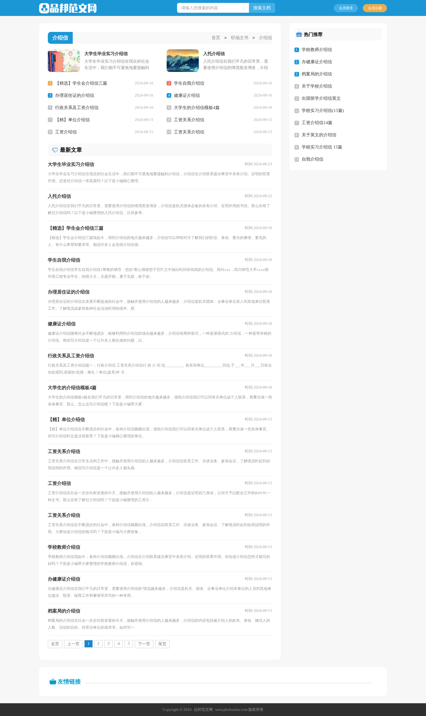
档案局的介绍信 (317, 74)
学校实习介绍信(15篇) (323, 110)
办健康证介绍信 (317, 61)
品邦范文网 (203, 709)
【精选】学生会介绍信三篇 (81, 83)
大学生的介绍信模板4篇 (197, 107)
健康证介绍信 (187, 95)
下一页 (144, 644)
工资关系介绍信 (189, 119)
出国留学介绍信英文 (321, 98)
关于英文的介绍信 (319, 135)
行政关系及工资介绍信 (77, 107)
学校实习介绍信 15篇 (322, 147)
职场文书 (239, 37)
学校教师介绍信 (317, 49)
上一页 (73, 644)
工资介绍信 (66, 132)
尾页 (162, 644)
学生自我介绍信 (189, 83)
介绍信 (265, 37)
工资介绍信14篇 (317, 122)
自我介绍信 (312, 159)
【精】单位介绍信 (72, 119)
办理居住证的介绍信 (74, 95)
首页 (216, 37)
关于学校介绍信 (317, 86)
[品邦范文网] (68, 8)
